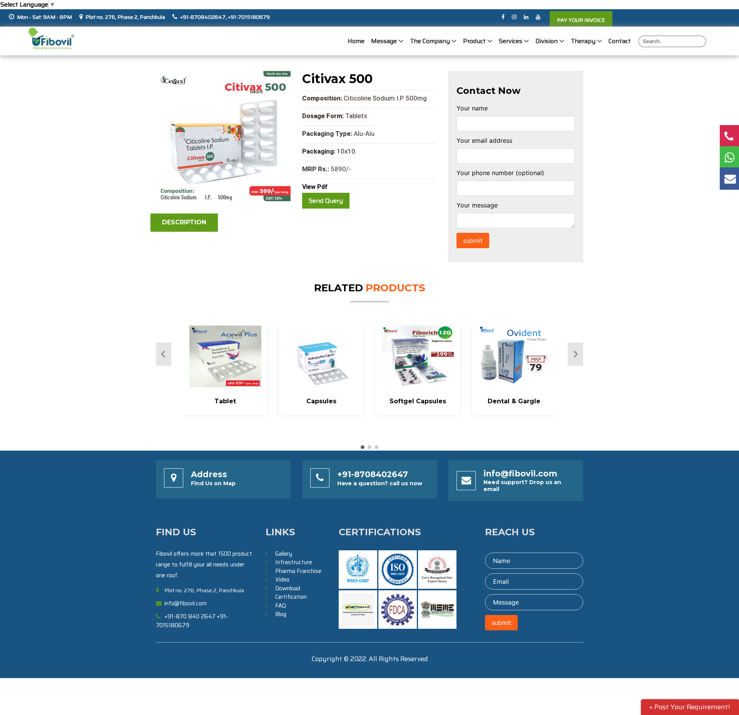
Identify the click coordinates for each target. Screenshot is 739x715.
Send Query (326, 200)
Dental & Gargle (514, 401)
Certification (291, 596)
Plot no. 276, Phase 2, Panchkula (125, 17)
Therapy (583, 41)
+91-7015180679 (248, 17)
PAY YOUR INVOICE (581, 20)
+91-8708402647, (203, 17)
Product (474, 41)
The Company (430, 41)
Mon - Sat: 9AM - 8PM (44, 17)
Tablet (225, 401)
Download (287, 588)
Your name (472, 108)
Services (510, 41)
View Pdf (315, 186)
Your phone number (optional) (500, 173)
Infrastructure (293, 562)
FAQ (280, 605)
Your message (477, 205)
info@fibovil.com (520, 473)
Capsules (321, 401)
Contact (620, 41)
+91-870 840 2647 (190, 616)
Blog (280, 614)
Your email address (484, 140)
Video (282, 579)
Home (356, 41)
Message (384, 41)
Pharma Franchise (298, 571)
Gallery (283, 553)
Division (546, 41)
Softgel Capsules (418, 401)
